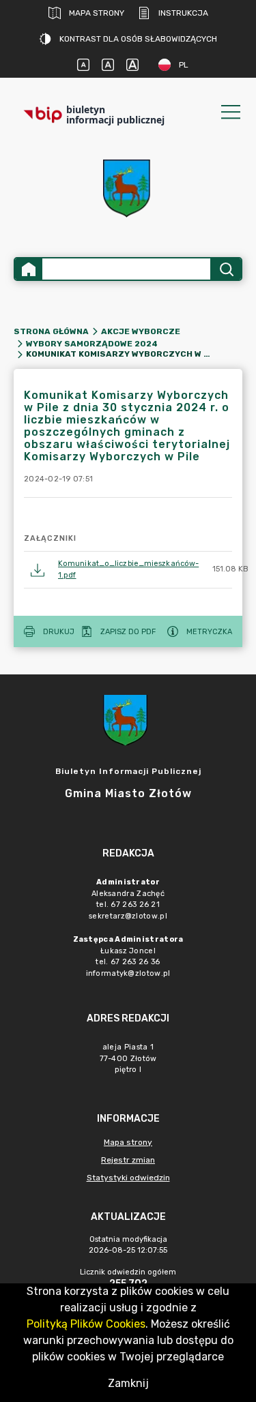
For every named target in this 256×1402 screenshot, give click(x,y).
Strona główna (51, 331)
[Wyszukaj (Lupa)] (225, 269)
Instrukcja (183, 13)
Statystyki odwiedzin (128, 1177)
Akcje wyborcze (140, 331)
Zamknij (128, 1383)
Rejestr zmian (128, 1160)
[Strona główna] (28, 269)
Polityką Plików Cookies (86, 1323)
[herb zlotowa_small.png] (128, 189)
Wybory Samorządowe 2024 (92, 343)
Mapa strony (96, 13)
